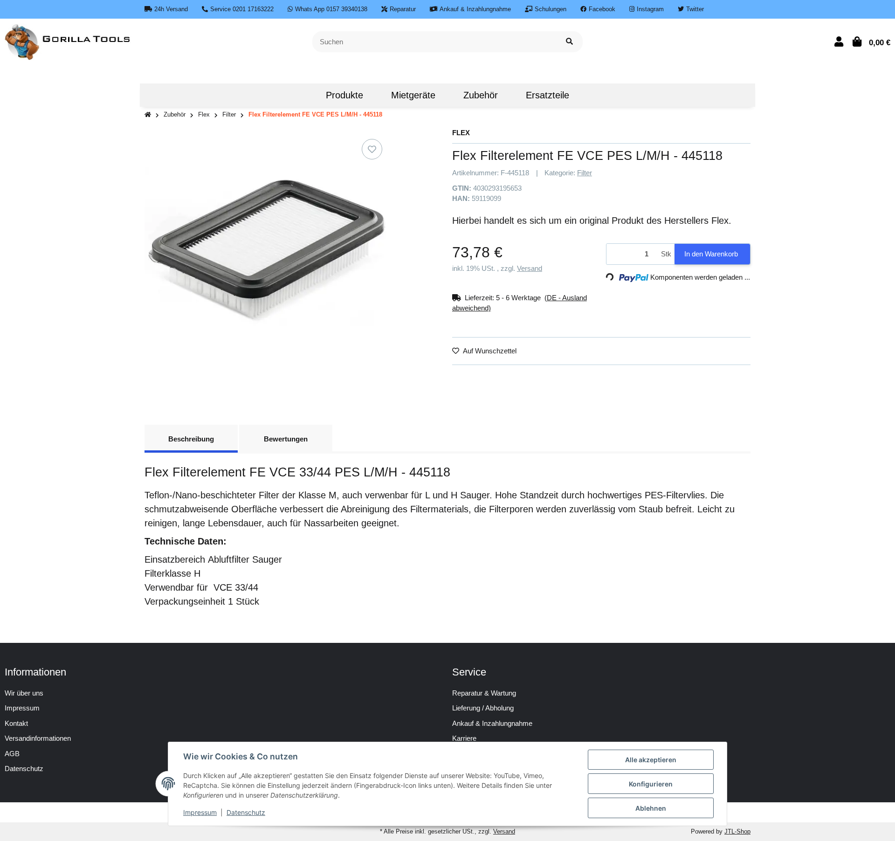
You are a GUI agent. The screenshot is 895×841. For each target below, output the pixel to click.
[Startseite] (148, 114)
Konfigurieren (651, 784)
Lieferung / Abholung (483, 708)
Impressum (22, 708)
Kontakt (16, 723)
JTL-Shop (737, 831)
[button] (838, 41)
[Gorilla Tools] (68, 41)
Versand (529, 268)
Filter (584, 173)
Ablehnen (650, 808)
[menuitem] (298, 95)
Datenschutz (246, 812)
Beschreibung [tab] (191, 439)
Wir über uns (24, 693)
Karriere (464, 738)
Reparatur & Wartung (484, 693)
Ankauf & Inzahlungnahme (492, 723)
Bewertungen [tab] (286, 439)
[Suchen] (569, 41)
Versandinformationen (38, 738)
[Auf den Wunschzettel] (372, 149)
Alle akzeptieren (650, 760)
